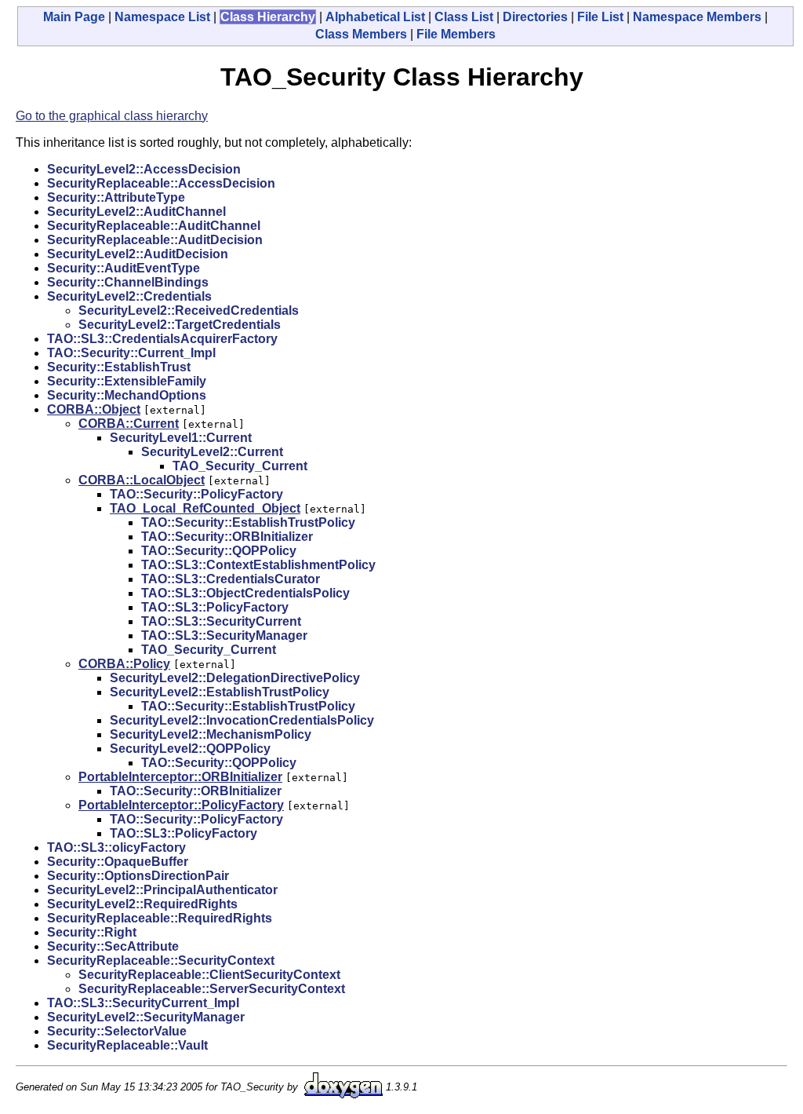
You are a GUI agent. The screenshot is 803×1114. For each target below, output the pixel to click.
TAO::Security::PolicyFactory (196, 494)
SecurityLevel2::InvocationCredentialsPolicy (242, 720)
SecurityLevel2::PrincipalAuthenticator (162, 890)
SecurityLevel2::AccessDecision (144, 169)
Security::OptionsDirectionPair (138, 875)
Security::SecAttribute (113, 946)
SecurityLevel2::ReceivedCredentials (188, 310)
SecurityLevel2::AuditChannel (136, 211)
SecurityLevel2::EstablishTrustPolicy (219, 692)
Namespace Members (697, 17)
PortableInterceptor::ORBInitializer (180, 776)
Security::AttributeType (116, 197)
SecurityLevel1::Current (181, 437)
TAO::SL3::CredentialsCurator (230, 579)
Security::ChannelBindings (128, 282)
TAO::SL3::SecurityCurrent (221, 621)
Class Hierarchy (267, 17)
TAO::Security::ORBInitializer (227, 536)
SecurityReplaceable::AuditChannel (153, 225)
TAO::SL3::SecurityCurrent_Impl (143, 1003)
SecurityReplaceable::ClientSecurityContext (209, 974)
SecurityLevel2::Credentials (129, 296)
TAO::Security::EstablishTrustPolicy (248, 522)
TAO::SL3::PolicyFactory (215, 607)
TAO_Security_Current (240, 466)
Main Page (74, 17)
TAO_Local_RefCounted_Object (205, 508)
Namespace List (162, 17)
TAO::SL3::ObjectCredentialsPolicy (245, 593)
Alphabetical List (375, 17)
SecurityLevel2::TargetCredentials (179, 324)
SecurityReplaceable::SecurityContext (160, 960)
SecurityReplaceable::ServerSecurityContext (211, 988)
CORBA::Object (93, 409)
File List (600, 17)
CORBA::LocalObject (141, 480)
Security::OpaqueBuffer (117, 861)
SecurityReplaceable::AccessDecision (161, 183)
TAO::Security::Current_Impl (131, 353)
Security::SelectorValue (117, 1031)
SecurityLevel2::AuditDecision (137, 254)
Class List (463, 17)
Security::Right (91, 932)
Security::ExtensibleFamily (126, 381)
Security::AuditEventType (123, 268)
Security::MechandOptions (126, 395)
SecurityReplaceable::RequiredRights (159, 918)
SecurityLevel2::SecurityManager (146, 1017)
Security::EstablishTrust (119, 367)
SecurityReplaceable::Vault (127, 1045)
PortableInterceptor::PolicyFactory (181, 805)
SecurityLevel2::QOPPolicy (190, 748)
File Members (456, 34)
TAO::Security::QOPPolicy (218, 550)
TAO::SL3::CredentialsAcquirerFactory (162, 338)
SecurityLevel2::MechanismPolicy (210, 734)
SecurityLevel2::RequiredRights (142, 904)
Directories (535, 17)
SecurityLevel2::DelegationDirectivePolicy (235, 678)
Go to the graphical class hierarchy (112, 115)
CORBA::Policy (124, 663)
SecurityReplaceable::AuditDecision (155, 240)
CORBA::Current (128, 423)
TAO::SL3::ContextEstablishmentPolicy (258, 565)
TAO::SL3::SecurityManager (224, 635)
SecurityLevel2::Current (212, 451)
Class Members (361, 34)
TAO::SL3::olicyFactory (116, 847)
